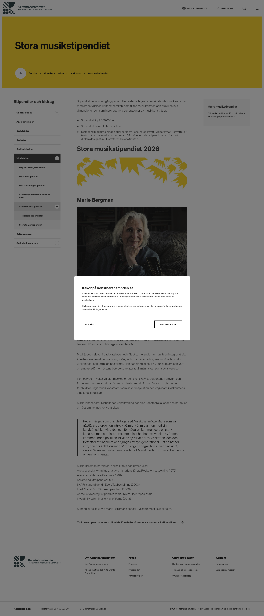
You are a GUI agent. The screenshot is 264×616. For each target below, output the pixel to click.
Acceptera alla (168, 324)
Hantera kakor (90, 324)
